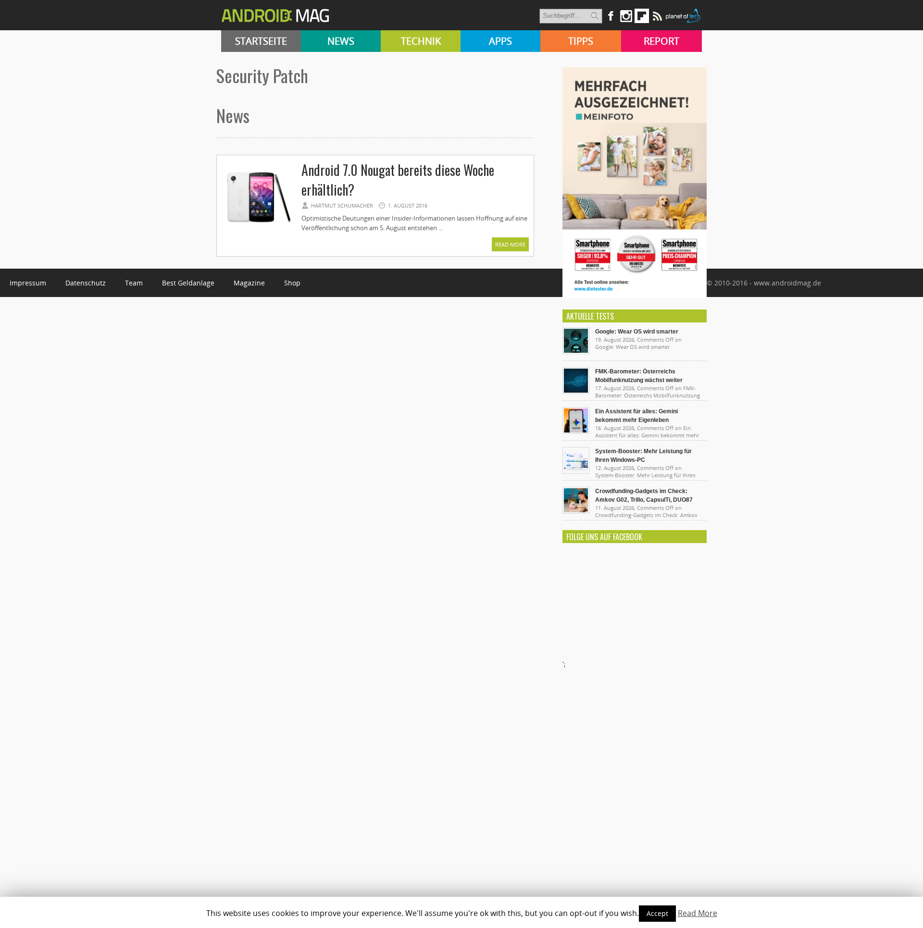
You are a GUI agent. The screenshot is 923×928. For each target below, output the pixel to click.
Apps (500, 41)
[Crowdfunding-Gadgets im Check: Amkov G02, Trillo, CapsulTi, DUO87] (575, 511)
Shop (292, 282)
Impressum (28, 282)
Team (134, 282)
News (340, 41)
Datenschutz (85, 282)
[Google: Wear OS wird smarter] (575, 351)
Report (661, 41)
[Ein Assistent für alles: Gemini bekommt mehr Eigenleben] (575, 431)
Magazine (249, 282)
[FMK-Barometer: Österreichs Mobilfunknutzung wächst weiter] (575, 391)
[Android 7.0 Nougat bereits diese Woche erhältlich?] (259, 231)
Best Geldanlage (188, 282)
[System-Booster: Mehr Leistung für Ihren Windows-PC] (575, 471)
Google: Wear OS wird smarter (636, 331)
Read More (510, 244)
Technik (421, 41)
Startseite (261, 41)
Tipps (580, 41)
